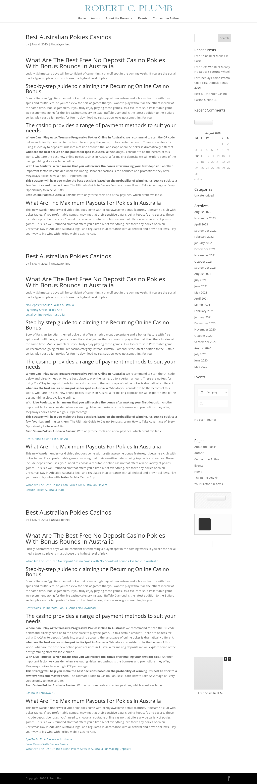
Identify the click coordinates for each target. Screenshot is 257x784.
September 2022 (205, 230)
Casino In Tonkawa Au (40, 693)
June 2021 (201, 286)
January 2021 (203, 317)
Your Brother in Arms (208, 484)
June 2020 (201, 360)
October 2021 (203, 261)
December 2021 (204, 249)
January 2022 (203, 243)
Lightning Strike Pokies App (44, 310)
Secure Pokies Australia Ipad (45, 490)
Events (143, 18)
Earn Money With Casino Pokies (47, 744)
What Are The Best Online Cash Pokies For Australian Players (66, 485)
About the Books (117, 18)
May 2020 (200, 366)
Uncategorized (204, 195)
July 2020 (200, 354)
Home (82, 18)
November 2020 (205, 329)
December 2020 (204, 323)
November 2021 (205, 255)
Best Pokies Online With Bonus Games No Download (61, 608)
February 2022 (204, 236)
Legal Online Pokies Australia (45, 314)
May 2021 (200, 292)
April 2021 (201, 298)
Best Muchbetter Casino (210, 94)
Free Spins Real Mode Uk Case (219, 693)
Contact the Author (166, 18)
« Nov (198, 179)
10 (197, 156)
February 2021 (204, 311)
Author (95, 18)
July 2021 (200, 280)
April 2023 (201, 224)
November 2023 (205, 218)
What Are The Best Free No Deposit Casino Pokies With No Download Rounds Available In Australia (92, 561)
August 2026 (202, 212)
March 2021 (202, 305)
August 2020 (202, 348)
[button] (229, 659)
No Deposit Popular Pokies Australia (50, 305)
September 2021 (205, 267)
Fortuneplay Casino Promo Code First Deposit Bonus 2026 (212, 82)
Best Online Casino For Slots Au (47, 439)
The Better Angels (206, 478)
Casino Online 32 (205, 100)
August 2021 (202, 274)
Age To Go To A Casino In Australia (49, 739)
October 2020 (203, 336)
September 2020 (205, 342)
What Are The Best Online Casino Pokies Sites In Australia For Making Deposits (78, 749)
